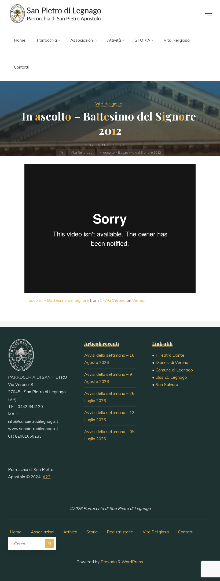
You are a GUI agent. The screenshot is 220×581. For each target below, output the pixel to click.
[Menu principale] (207, 13)
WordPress (132, 561)
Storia (92, 531)
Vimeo (138, 300)
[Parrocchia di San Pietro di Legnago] (55, 13)
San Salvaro (167, 384)
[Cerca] (49, 543)
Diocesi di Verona (172, 362)
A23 (46, 476)
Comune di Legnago (174, 370)
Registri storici (120, 531)
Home (15, 531)
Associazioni (42, 531)
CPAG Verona (113, 300)
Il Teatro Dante (170, 355)
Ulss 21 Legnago (171, 377)
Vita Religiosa (108, 104)
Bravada (108, 561)
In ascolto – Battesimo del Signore (56, 300)
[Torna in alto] (199, 560)
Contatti (185, 531)
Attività (70, 531)
